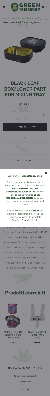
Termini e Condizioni (22, 220)
